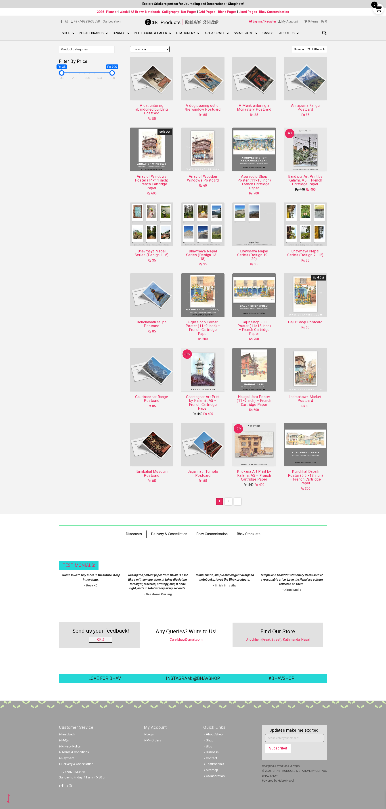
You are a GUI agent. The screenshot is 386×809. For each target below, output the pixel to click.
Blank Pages (227, 12)
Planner (112, 12)
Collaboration (215, 776)
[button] (324, 33)
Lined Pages (248, 12)
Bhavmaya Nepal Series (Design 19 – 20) (254, 255)
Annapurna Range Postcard (305, 107)
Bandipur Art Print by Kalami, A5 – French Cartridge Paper (305, 180)
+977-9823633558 (72, 772)
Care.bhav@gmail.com (186, 640)
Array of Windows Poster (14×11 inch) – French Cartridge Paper (151, 182)
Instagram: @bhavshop (193, 678)
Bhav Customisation (274, 12)
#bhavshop (281, 678)
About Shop (214, 734)
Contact (211, 758)
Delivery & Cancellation (77, 764)
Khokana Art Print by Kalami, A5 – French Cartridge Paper (254, 475)
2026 (100, 12)
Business (212, 752)
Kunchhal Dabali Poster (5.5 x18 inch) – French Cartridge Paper (305, 477)
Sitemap (212, 770)
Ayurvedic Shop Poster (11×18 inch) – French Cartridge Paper (254, 182)
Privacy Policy (71, 746)
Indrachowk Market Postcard (305, 399)
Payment (67, 758)
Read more (151, 163)
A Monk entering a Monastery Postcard (254, 107)
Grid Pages (207, 12)
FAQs (65, 740)
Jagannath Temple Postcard (203, 473)
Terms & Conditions (75, 752)
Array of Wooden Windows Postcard (203, 178)
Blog (209, 746)
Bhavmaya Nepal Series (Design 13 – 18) (203, 255)
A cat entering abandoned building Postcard (151, 109)
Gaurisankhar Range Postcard (151, 399)
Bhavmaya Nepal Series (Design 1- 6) (152, 253)
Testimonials (215, 764)
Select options (153, 238)
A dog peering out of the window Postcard (202, 107)
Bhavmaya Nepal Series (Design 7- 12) (305, 253)
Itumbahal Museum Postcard (152, 473)
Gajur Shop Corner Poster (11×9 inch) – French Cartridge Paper (203, 328)
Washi (124, 12)
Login (150, 734)
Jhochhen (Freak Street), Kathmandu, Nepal (278, 640)
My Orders (154, 740)
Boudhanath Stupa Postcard (151, 324)
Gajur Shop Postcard (305, 322)
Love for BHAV (104, 678)
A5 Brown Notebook (146, 12)
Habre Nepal (286, 780)
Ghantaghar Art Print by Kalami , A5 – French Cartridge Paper (203, 403)
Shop (209, 740)
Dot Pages (189, 12)
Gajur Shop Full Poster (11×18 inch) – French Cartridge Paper (254, 328)
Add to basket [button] (153, 93)
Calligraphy (171, 12)
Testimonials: (79, 565)
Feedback (68, 734)
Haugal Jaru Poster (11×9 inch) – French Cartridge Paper (254, 401)
